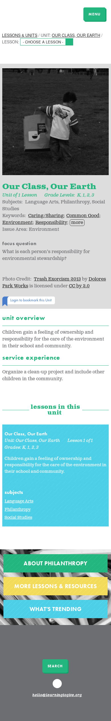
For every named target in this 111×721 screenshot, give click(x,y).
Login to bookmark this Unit (31, 300)
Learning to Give (26, 13)
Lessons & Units (19, 35)
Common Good (82, 216)
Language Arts (19, 501)
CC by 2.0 (79, 286)
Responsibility (51, 223)
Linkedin (58, 686)
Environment (17, 223)
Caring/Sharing (46, 216)
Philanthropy (18, 509)
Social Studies (18, 517)
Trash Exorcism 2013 (57, 279)
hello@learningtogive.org (57, 695)
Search (55, 666)
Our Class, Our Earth (76, 35)
